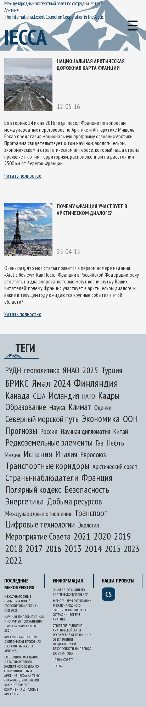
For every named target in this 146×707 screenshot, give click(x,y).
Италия (66, 454)
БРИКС (17, 383)
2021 (82, 536)
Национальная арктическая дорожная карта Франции (91, 64)
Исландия (64, 395)
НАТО (88, 396)
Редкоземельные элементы (48, 442)
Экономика (101, 419)
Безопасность (86, 489)
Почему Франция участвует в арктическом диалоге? (92, 209)
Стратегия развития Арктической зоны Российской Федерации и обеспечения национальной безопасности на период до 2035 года (72, 639)
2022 (13, 560)
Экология (88, 525)
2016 (53, 548)
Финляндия (96, 383)
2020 (102, 536)
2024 (62, 383)
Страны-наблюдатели (41, 478)
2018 (13, 548)
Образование (25, 407)
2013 (73, 548)
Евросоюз (93, 454)
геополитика (42, 370)
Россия (48, 431)
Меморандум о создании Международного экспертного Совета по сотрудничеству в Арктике (72, 610)
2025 (90, 370)
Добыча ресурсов (74, 501)
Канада (17, 395)
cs (108, 594)
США (39, 396)
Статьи (58, 666)
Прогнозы (21, 430)
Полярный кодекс (33, 489)
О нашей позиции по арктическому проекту (70, 592)
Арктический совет (114, 466)
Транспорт (91, 513)
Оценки (103, 407)
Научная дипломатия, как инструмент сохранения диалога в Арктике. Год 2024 (24, 623)
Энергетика (24, 501)
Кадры (108, 395)
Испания (37, 454)
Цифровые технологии (40, 524)
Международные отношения (38, 513)
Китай (120, 431)
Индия (12, 455)
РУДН (13, 370)
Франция (97, 477)
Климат (79, 407)
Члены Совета (63, 659)
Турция (111, 370)
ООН (130, 419)
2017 (34, 548)
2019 (122, 536)
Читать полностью (22, 175)
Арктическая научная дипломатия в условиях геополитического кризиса (22, 644)
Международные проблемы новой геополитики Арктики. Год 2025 (21, 603)
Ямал (41, 383)
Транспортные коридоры (47, 465)
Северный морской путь (42, 419)
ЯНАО (71, 370)
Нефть (115, 443)
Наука (57, 407)
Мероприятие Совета (38, 536)
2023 (131, 548)
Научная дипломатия (85, 431)
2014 (93, 548)
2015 (112, 548)
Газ (99, 443)
